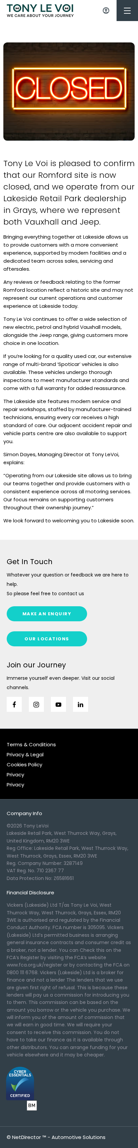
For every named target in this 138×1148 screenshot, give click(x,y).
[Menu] (127, 10)
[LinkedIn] (80, 704)
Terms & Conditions (31, 744)
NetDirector (27, 1137)
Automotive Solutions (79, 1137)
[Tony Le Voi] (40, 10)
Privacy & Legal (25, 754)
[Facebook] (14, 704)
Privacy (15, 774)
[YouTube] (58, 704)
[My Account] (106, 10)
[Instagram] (36, 704)
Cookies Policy (24, 764)
